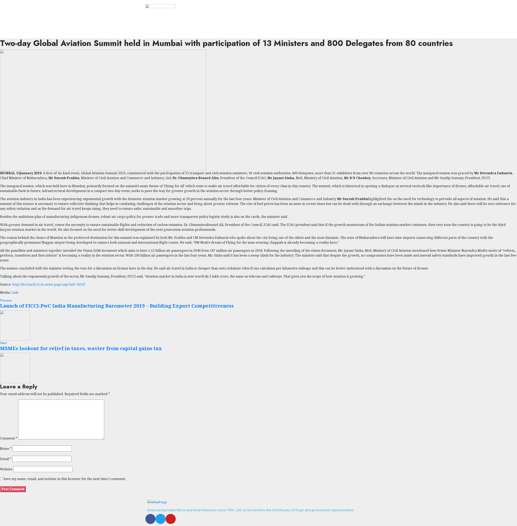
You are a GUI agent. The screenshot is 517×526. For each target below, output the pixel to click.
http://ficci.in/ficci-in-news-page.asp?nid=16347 (48, 284)
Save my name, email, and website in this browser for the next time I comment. (64, 479)
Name (6, 448)
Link (14, 292)
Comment (8, 438)
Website (6, 469)
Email (5, 459)
